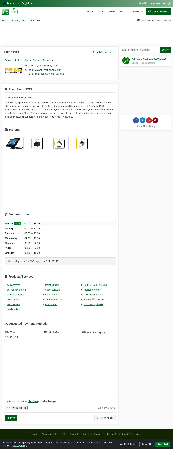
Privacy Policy (20, 445)
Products (37, 60)
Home (90, 11)
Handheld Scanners (94, 299)
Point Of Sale (52, 285)
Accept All (163, 444)
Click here (33, 401)
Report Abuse (106, 418)
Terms (86, 434)
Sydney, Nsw (18, 20)
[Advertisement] (86, 34)
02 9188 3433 (38, 74)
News (112, 11)
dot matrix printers (93, 304)
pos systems (13, 285)
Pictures (19, 60)
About (101, 11)
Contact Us (137, 11)
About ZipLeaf (49, 434)
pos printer (51, 304)
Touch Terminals (53, 299)
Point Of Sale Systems (95, 285)
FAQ (63, 434)
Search (123, 11)
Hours (28, 60)
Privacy (98, 434)
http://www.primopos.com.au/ (45, 70)
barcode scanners (16, 289)
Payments (48, 60)
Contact (74, 434)
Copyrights (111, 434)
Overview (9, 60)
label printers (52, 294)
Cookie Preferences (132, 434)
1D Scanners (13, 304)
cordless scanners (93, 294)
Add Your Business (158, 11)
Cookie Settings (127, 444)
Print (12, 418)
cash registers (52, 289)
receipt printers (92, 289)
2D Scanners (13, 299)
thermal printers (15, 294)
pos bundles (13, 309)
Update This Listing (105, 52)
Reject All (146, 444)
